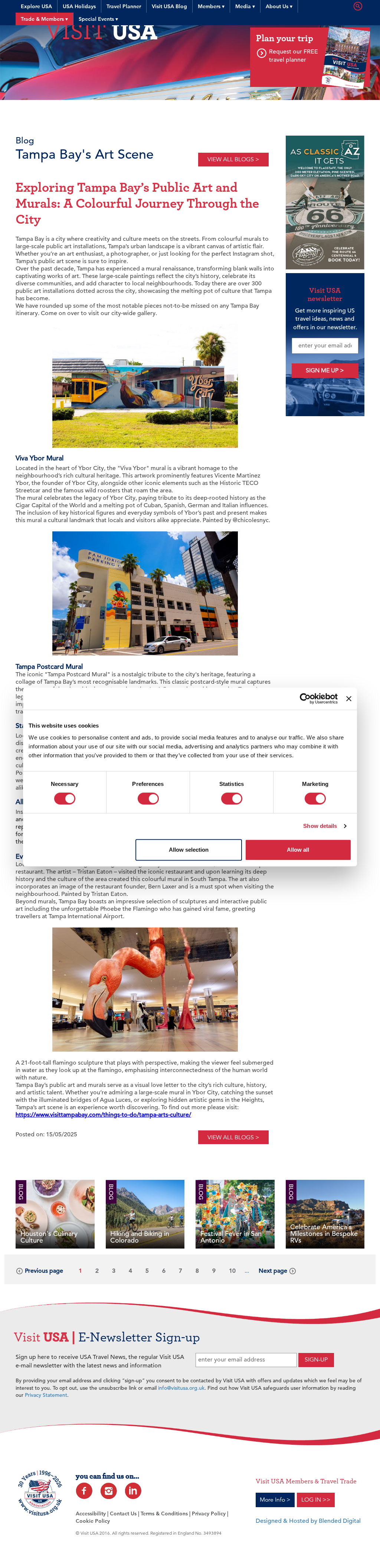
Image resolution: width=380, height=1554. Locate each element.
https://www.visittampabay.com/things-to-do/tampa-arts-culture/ (103, 1114)
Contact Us (123, 1513)
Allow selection (189, 849)
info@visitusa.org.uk (181, 1388)
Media (245, 6)
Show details (320, 826)
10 (232, 1271)
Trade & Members (44, 19)
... (247, 1271)
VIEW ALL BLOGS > (233, 159)
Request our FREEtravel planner (293, 56)
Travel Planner (124, 6)
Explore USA (36, 6)
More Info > (275, 1499)
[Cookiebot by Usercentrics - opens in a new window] (305, 698)
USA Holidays (79, 6)
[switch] (148, 798)
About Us (279, 6)
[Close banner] (348, 698)
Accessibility (91, 1513)
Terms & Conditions (164, 1513)
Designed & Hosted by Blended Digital (308, 1521)
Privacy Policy (209, 1513)
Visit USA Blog (169, 6)
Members (211, 6)
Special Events (98, 19)
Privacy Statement (46, 1395)
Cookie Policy (93, 1521)
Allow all (298, 849)
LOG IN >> (316, 1499)
